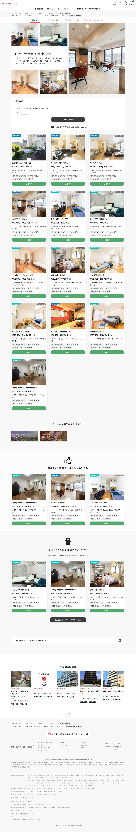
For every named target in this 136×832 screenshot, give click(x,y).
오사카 (30, 804)
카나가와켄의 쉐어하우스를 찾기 (19, 794)
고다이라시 (79, 785)
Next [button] (44, 147)
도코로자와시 (57, 788)
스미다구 (65, 781)
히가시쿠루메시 (58, 785)
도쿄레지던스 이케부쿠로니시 (23, 163)
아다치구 (56, 783)
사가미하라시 (46, 794)
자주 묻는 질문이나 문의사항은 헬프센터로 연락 (70, 734)
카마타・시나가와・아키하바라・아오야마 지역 (40, 777)
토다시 (44, 788)
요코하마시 (31, 794)
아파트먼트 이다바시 (19, 219)
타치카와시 (85, 783)
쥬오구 (36, 781)
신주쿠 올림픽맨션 (97, 331)
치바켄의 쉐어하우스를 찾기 (18, 791)
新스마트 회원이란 (64, 745)
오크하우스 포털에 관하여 (45, 742)
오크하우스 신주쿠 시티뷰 (60, 331)
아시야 (68, 807)
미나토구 (41, 781)
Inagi (89, 785)
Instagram (117, 747)
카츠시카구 (63, 783)
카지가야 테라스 (96, 163)
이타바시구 (43, 783)
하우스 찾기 (35, 20)
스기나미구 (48, 436)
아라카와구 (36, 783)
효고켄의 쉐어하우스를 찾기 (18, 807)
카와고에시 (73, 788)
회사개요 (40, 745)
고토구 (70, 781)
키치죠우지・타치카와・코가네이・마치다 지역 (40, 775)
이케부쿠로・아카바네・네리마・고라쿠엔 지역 (67, 775)
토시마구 (121, 781)
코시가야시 (65, 788)
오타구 (89, 781)
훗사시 (85, 785)
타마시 (65, 785)
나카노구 (18, 436)
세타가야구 (95, 781)
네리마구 (50, 783)
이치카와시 (31, 791)
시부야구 (102, 781)
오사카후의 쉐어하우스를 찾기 (18, 804)
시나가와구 (77, 781)
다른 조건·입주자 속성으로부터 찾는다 (94, 20)
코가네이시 (37, 785)
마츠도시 (53, 791)
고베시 (44, 807)
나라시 (30, 810)
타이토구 (59, 781)
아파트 (77, 20)
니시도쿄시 (71, 785)
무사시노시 (92, 783)
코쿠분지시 (49, 785)
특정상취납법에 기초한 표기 (45, 747)
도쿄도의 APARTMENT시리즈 (68, 620)
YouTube (113, 749)
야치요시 (59, 791)
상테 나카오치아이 (58, 275)
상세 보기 (29, 184)
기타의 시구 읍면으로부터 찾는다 (51, 20)
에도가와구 (70, 783)
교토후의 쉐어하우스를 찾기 (18, 801)
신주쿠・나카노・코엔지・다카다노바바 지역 (93, 775)
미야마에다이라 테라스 (59, 163)
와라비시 (86, 788)
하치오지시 (78, 783)
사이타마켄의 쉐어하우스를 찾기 (19, 788)
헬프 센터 (62, 742)
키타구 (30, 783)
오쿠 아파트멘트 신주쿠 (60, 219)
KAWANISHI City (52, 807)
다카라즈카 (31, 807)
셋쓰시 (35, 804)
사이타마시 (31, 788)
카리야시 (30, 798)
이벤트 (59, 9)
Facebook (108, 747)
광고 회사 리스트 (85, 745)
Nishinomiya (61, 807)
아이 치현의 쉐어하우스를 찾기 (19, 798)
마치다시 (30, 785)
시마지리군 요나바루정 (34, 819)
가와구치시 (38, 788)
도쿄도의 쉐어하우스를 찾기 (18, 775)
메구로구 (83, 781)
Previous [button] (14, 147)
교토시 (30, 801)
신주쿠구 (47, 781)
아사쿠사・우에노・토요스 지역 (63, 777)
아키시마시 (111, 783)
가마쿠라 (53, 794)
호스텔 (82, 747)
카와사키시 (38, 794)
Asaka (92, 788)
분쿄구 (53, 781)
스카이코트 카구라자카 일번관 (23, 275)
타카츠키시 (41, 804)
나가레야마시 (46, 791)
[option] (29, 147)
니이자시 (50, 788)
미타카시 (99, 783)
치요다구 (30, 781)
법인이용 (80, 9)
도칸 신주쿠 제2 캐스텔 (98, 219)
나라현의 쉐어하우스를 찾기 (18, 810)
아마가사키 (38, 807)
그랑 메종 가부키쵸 (97, 275)
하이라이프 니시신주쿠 (20, 331)
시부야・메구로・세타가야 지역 (114, 775)
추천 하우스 (68, 20)
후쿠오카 (30, 814)
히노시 (43, 785)
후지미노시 (80, 788)
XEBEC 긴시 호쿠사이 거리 (113, 691)
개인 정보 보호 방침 (43, 750)
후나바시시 (38, 791)
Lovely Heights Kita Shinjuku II (24, 387)
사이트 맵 (83, 742)
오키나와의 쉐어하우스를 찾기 (18, 819)
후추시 (104, 783)
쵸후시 (117, 783)
